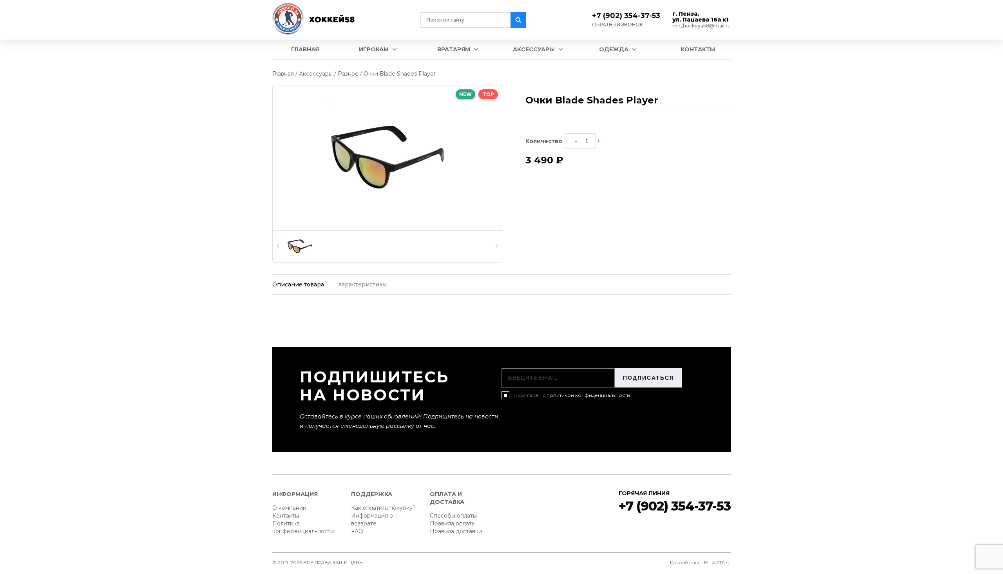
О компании (289, 507)
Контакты (698, 49)
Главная (305, 49)
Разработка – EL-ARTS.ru (700, 562)
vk (623, 528)
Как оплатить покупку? (383, 507)
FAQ (357, 531)
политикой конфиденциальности (588, 395)
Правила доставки (456, 531)
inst (646, 528)
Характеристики (362, 284)
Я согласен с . (572, 395)
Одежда (613, 49)
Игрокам (374, 49)
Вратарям (453, 49)
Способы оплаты (453, 515)
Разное (348, 73)
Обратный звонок (617, 24)
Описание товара (298, 284)
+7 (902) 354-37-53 (626, 15)
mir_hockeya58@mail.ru (701, 26)
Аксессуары (534, 49)
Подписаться (648, 378)
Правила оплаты (453, 523)
